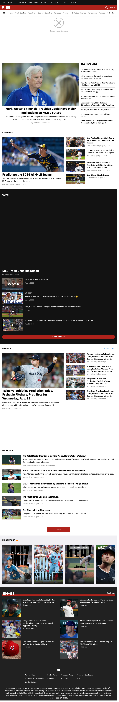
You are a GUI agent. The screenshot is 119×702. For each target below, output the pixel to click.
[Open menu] (3, 7)
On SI (108, 13)
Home (11, 13)
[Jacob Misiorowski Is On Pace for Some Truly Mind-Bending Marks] (98, 71)
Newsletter (32, 13)
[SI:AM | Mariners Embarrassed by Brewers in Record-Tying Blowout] (58, 488)
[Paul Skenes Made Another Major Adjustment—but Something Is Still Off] (98, 84)
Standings (57, 13)
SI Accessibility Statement (34, 679)
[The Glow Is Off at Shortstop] (58, 514)
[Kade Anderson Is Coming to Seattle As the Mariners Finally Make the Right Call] (98, 121)
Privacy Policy (30, 675)
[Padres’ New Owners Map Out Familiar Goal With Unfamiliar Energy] (98, 91)
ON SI (4, 2)
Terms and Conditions (85, 675)
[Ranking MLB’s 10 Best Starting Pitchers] (98, 110)
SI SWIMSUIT (12, 2)
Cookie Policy (52, 675)
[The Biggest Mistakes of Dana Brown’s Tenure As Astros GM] (98, 97)
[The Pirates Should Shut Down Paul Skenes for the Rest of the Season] (90, 142)
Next (59, 529)
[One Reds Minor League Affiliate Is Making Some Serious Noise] (30, 649)
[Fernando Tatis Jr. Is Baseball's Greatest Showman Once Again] (90, 154)
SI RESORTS (48, 2)
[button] (66, 13)
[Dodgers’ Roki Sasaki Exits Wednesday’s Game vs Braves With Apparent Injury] (30, 628)
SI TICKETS (38, 2)
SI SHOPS (58, 2)
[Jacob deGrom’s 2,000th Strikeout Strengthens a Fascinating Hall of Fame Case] (98, 104)
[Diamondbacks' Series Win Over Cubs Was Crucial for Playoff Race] (87, 607)
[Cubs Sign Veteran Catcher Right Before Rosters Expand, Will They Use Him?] (30, 607)
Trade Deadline (20, 13)
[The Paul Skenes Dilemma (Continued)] (58, 501)
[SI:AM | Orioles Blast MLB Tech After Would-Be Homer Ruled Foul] (58, 474)
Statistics (75, 13)
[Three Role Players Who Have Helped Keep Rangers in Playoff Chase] (87, 628)
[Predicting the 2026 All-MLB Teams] (33, 161)
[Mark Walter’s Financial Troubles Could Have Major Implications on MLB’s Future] (40, 93)
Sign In (112, 7)
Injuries (83, 13)
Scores (40, 13)
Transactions (92, 13)
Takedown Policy (67, 675)
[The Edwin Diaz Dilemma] (90, 179)
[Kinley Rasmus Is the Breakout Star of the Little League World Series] (98, 77)
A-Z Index (64, 679)
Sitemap (50, 679)
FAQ (78, 679)
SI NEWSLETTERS (25, 2)
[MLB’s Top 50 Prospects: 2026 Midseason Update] (98, 115)
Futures (102, 13)
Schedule (48, 13)
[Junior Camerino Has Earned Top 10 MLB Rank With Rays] (87, 649)
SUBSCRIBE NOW (70, 2)
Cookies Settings (31, 682)
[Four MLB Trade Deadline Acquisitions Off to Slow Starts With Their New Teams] (90, 166)
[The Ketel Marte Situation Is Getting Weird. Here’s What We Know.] (58, 461)
